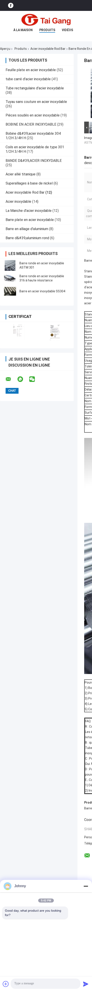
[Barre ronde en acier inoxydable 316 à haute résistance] (10, 278)
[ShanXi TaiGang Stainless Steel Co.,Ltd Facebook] (11, 5)
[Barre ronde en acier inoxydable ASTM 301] (10, 265)
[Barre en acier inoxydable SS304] (10, 291)
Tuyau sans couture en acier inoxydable (36, 102)
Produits (47, 30)
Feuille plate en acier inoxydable (31, 70)
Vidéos (67, 30)
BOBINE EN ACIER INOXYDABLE (31, 124)
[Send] (85, 984)
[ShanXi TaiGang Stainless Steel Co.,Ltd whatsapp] (23, 379)
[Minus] (85, 886)
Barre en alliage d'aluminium (27, 229)
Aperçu (5, 48)
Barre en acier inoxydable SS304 (42, 291)
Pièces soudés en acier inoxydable (33, 115)
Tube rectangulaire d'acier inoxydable (35, 88)
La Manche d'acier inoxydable (29, 211)
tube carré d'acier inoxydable (28, 79)
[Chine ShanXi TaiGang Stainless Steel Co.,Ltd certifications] (18, 332)
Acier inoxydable (18, 201)
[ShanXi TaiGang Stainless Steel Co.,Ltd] (46, 19)
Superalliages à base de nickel (29, 183)
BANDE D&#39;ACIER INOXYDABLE (34, 160)
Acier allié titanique (21, 174)
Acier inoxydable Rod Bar (47, 48)
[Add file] (6, 984)
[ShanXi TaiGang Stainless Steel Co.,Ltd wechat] (34, 379)
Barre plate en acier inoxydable (30, 220)
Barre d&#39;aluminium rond (27, 238)
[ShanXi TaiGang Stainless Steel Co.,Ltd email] (11, 379)
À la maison (23, 30)
